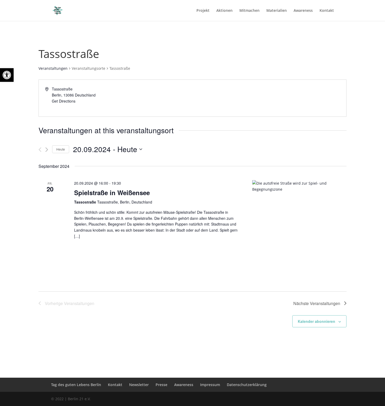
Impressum (210, 384)
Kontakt (327, 11)
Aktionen (224, 11)
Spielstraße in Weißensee (112, 192)
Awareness (303, 11)
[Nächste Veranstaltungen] (46, 149)
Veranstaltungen (53, 68)
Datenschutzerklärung (247, 384)
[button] (7, 75)
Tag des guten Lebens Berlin (76, 384)
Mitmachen (249, 11)
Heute (60, 149)
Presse (161, 384)
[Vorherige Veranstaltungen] (39, 149)
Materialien (276, 11)
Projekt (203, 11)
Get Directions (63, 101)
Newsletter (139, 384)
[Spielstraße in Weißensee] (299, 227)
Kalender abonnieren (316, 321)
